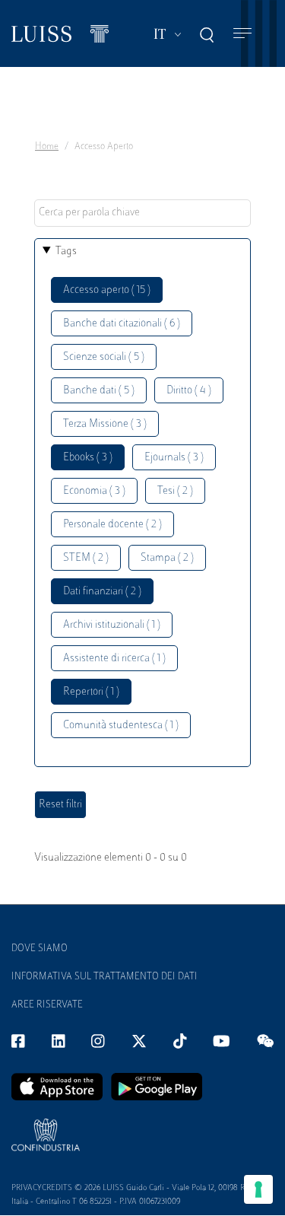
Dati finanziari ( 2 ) (102, 591)
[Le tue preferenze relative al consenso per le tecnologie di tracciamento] (258, 1189)
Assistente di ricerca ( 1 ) (114, 658)
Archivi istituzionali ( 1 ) (111, 625)
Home (47, 146)
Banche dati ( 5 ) (99, 390)
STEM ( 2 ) (86, 558)
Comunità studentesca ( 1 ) (121, 725)
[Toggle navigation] (242, 34)
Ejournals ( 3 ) (174, 457)
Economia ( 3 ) (94, 491)
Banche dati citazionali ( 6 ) (121, 323)
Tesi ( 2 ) (175, 491)
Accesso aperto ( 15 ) (106, 290)
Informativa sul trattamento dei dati (104, 977)
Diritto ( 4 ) (188, 390)
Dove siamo (39, 948)
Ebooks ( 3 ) (87, 457)
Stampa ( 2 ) (167, 558)
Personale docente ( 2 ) (112, 524)
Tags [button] (66, 251)
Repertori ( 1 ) (91, 692)
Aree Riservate (47, 1005)
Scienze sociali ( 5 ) (103, 357)
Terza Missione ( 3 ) (105, 424)
